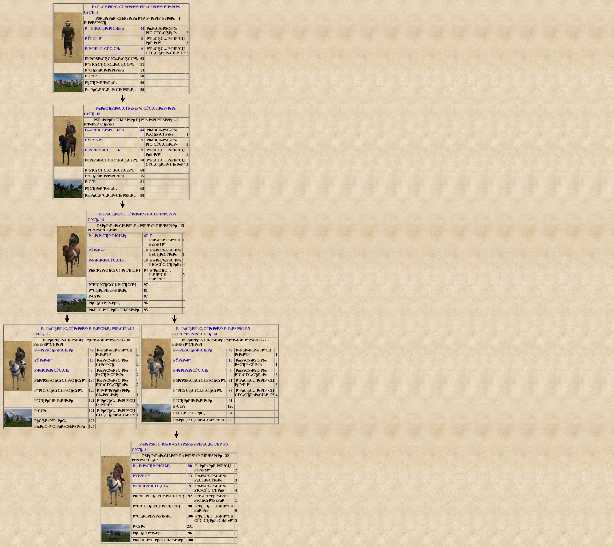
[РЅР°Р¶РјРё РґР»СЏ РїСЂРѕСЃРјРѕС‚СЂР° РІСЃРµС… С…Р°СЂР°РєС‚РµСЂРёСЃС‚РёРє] (68, 61)
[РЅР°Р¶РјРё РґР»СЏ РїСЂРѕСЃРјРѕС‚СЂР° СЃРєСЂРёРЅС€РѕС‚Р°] (68, 91)
